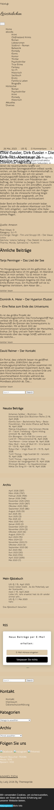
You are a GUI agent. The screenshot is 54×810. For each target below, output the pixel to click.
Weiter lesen (6, 290)
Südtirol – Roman (20, 45)
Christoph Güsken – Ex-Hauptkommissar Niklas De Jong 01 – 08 (28, 465)
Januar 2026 (14, 498)
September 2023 (16, 547)
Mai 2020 (13, 560)
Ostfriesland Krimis (21, 37)
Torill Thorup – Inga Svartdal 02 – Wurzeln (29, 454)
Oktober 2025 (15, 506)
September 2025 (16, 509)
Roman (15, 40)
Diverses (10, 105)
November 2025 (16, 503)
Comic (15, 53)
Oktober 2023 (15, 545)
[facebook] (6, 751)
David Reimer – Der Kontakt (18, 350)
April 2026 (14, 491)
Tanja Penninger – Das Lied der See (22, 260)
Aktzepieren (6, 806)
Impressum (11, 702)
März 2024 (14, 539)
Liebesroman (18, 42)
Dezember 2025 (16, 501)
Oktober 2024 (15, 532)
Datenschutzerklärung (17, 704)
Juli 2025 (13, 514)
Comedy (16, 51)
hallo (11, 602)
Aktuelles (10, 102)
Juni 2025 (13, 516)
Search (30, 392)
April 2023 (13, 557)
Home (9, 29)
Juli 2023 (13, 550)
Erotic (15, 78)
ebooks (9, 32)
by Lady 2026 (7, 782)
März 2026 (14, 493)
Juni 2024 (13, 537)
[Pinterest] (34, 751)
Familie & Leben (20, 81)
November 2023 (16, 542)
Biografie (16, 83)
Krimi (14, 34)
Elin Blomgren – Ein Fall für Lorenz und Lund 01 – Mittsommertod (27, 437)
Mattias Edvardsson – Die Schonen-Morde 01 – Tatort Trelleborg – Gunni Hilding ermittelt (29, 431)
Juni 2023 (13, 552)
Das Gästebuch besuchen (15, 607)
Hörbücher (11, 86)
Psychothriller (18, 62)
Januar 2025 (14, 524)
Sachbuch (16, 75)
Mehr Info (17, 806)
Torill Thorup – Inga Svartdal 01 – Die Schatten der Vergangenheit (27, 460)
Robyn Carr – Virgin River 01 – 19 (24, 449)
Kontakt (10, 699)
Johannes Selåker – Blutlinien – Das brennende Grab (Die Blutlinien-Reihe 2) (28, 415)
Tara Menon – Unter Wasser (22, 441)
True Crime (17, 64)
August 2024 (15, 534)
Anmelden (9, 776)
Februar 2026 (15, 496)
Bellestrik (16, 48)
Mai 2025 (13, 519)
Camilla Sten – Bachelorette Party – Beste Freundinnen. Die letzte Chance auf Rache (29, 422)
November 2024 (16, 529)
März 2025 (14, 521)
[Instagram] (20, 751)
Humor (15, 56)
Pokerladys (4, 4)
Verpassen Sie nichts (27, 659)
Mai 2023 (13, 555)
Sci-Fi (14, 70)
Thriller (15, 59)
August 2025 (15, 511)
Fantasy (15, 67)
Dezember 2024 (16, 527)
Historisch (17, 72)
